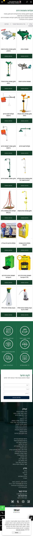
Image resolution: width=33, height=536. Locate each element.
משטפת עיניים (24, 49)
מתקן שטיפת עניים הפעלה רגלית (24, 114)
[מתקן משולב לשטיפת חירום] (8, 177)
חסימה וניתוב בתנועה (21, 424)
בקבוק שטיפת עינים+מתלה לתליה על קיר (24, 308)
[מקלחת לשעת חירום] (24, 137)
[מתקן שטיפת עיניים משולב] (24, 209)
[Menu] (31, 2)
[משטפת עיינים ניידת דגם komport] (8, 269)
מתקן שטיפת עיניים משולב (25, 211)
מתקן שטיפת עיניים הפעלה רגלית (8, 82)
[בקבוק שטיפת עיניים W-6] (8, 306)
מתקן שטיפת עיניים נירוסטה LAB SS (8, 50)
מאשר (16, 532)
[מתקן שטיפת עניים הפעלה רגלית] (24, 112)
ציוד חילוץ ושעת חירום (21, 415)
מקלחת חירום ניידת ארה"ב (8, 243)
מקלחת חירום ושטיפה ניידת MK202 (8, 211)
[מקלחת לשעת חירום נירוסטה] (8, 106)
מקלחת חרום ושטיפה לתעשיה (24, 244)
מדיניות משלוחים (22, 476)
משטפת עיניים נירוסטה (24, 81)
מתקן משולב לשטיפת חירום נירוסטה (8, 147)
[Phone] (2, 513)
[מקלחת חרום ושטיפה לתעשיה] (24, 238)
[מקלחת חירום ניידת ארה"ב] (8, 238)
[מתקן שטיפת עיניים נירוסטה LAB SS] (8, 40)
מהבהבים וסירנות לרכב (21, 451)
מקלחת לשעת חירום (24, 146)
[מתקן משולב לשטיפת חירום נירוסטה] (8, 141)
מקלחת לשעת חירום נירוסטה (8, 114)
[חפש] (26, 2)
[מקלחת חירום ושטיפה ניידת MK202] (8, 209)
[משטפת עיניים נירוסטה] (24, 70)
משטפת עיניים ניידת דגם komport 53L (24, 276)
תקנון (25, 474)
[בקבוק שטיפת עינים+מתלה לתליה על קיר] (24, 303)
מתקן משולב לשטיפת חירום (8, 178)
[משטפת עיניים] (24, 40)
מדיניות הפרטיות (20, 530)
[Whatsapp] (2, 508)
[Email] (2, 518)
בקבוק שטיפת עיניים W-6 (8, 308)
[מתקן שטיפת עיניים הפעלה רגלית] (8, 76)
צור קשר (24, 473)
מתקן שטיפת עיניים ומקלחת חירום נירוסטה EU (24, 179)
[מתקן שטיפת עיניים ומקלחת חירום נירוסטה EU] (24, 173)
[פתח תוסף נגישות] (31, 518)
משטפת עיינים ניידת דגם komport (8, 276)
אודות (25, 471)
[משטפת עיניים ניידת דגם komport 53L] (24, 270)
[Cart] (2, 2)
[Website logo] (14, 2)
